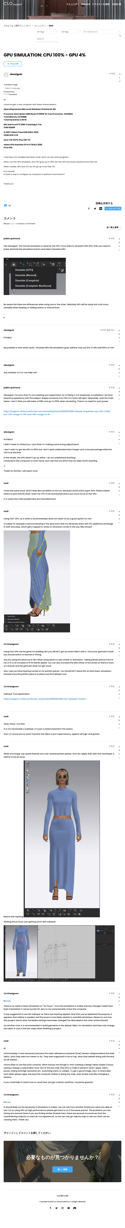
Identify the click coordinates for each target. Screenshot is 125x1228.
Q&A (51, 25)
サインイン (10, 1133)
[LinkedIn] (100, 209)
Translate (12, 94)
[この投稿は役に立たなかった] (120, 81)
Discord (85, 4)
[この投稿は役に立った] (120, 74)
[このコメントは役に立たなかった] (119, 246)
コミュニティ (72, 4)
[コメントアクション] (119, 250)
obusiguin (16, 74)
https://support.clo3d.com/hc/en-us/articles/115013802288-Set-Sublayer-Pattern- (45, 699)
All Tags (40, 31)
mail (6, 483)
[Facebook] (89, 209)
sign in (13, 223)
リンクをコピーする (113, 208)
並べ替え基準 (112, 227)
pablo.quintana (12, 238)
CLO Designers (11, 644)
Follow (14, 63)
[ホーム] (13, 4)
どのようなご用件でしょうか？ (17, 25)
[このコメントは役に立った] (119, 239)
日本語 (115, 4)
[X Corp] (95, 209)
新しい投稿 (62, 1169)
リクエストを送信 (100, 4)
